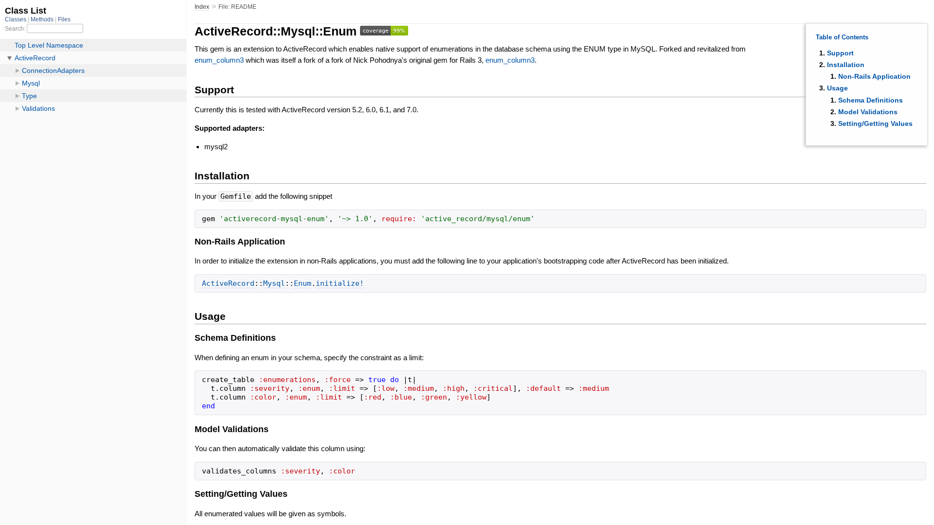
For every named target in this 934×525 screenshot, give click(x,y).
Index (202, 6)
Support (840, 53)
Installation (845, 65)
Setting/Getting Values (875, 123)
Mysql (274, 283)
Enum (302, 283)
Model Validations (868, 112)
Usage (837, 88)
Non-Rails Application (874, 76)
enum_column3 (219, 60)
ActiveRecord (228, 283)
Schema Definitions (870, 100)
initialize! (340, 283)
